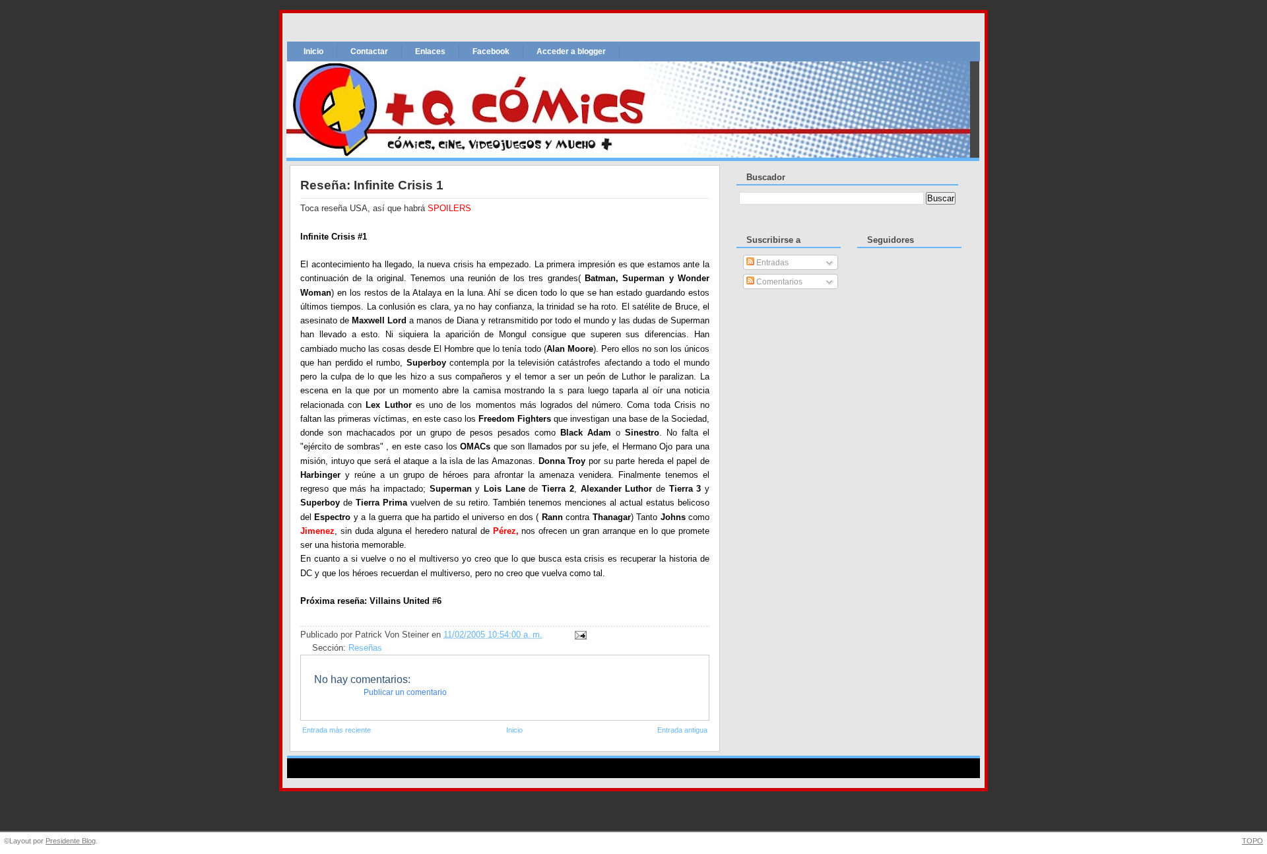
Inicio (313, 51)
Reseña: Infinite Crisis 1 (371, 185)
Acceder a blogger (571, 51)
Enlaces (430, 51)
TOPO (1252, 841)
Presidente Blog (71, 841)
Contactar (369, 51)
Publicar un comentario (405, 692)
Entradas (771, 262)
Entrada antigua (682, 730)
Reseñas (365, 648)
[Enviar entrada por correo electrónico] (579, 635)
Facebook (490, 51)
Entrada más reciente (336, 730)
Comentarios (778, 281)
